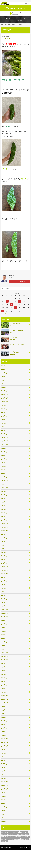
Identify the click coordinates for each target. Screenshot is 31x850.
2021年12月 (4, 566)
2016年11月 (4, 785)
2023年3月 (4, 513)
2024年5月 (4, 462)
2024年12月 (4, 437)
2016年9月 (4, 792)
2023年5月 (4, 505)
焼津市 (22, 834)
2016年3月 (4, 814)
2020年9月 (4, 620)
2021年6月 (4, 588)
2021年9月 (4, 577)
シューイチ (3, 832)
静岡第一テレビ (15, 832)
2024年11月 (4, 441)
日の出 (26, 839)
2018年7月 (4, 713)
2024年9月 (4, 448)
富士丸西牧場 (17, 839)
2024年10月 (4, 444)
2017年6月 (4, 760)
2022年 (20, 24)
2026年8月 (4, 366)
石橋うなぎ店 (4, 839)
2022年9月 (4, 534)
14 (11, 304)
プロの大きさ (7, 38)
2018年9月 (4, 706)
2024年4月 (4, 466)
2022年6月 (4, 545)
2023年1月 (4, 520)
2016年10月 (4, 789)
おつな (2, 836)
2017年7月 (4, 757)
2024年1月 (4, 477)
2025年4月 (4, 423)
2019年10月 (4, 660)
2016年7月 (4, 800)
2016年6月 (4, 803)
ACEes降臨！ (14, 339)
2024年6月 (4, 459)
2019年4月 (4, 681)
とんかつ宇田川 (25, 836)
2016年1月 (4, 821)
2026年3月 (4, 383)
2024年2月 (4, 473)
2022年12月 (4, 523)
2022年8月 (4, 538)
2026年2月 (4, 387)
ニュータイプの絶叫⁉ (16, 331)
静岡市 (26, 834)
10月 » (6, 314)
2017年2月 (4, 774)
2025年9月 (4, 405)
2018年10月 (4, 703)
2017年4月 (4, 767)
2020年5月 (4, 635)
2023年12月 (4, 480)
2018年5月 (4, 721)
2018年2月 (4, 731)
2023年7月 (4, 498)
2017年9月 (4, 749)
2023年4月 (4, 509)
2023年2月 (4, 516)
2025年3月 (4, 427)
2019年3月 (4, 685)
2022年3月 (4, 556)
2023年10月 (4, 488)
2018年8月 (4, 710)
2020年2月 (4, 645)
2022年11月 (4, 527)
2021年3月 (4, 599)
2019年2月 (4, 688)
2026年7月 (4, 369)
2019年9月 (4, 663)
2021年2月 (4, 602)
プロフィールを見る (20, 281)
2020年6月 (4, 631)
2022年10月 (4, 531)
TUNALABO (17, 834)
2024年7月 (4, 455)
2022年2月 (4, 559)
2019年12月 (4, 653)
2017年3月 (4, 771)
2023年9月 (4, 491)
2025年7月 (4, 412)
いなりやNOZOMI (8, 834)
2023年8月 (4, 495)
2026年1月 (4, 391)
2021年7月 (4, 584)
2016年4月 (4, 810)
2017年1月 (4, 778)
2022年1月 (4, 563)
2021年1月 (4, 606)
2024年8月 (4, 452)
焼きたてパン (4, 841)
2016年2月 (4, 818)
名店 (2, 834)
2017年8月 (4, 753)
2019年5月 (4, 678)
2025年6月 (4, 416)
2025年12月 (4, 394)
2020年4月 (4, 638)
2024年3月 (4, 470)
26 (3, 311)
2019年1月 (4, 692)
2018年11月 (4, 699)
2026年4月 (4, 380)
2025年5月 (4, 419)
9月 (24, 24)
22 (15, 308)
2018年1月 (4, 735)
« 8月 (2, 314)
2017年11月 (4, 742)
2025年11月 (4, 398)
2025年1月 (4, 434)
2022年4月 (4, 552)
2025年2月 (4, 430)
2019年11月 (4, 656)
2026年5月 (4, 376)
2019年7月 (4, 670)
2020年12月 (4, 609)
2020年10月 (4, 617)
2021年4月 (4, 595)
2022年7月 (4, 541)
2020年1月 (4, 649)
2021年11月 (4, 570)
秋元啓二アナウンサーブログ (15, 18)
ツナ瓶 (6, 836)
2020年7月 (4, 627)
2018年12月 (4, 696)
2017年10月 (4, 746)
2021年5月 (4, 592)
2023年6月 (4, 502)
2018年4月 (4, 724)
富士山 (22, 839)
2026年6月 (4, 373)
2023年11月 (4, 484)
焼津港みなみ (18, 836)
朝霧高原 (10, 839)
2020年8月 (4, 624)
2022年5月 (4, 548)
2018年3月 (4, 728)
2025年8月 (4, 409)
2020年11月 (4, 613)
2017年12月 (4, 739)
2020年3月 (4, 642)
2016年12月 (4, 782)
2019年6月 (4, 674)
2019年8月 (4, 667)
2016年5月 (4, 807)
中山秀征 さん (23, 832)
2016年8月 (4, 796)
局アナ (9, 832)
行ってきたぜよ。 (15, 353)
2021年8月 (4, 581)
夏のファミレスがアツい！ (18, 346)
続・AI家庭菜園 (15, 324)
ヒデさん (12, 836)
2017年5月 (4, 764)
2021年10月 (4, 574)
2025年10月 (4, 401)
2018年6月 (4, 717)
